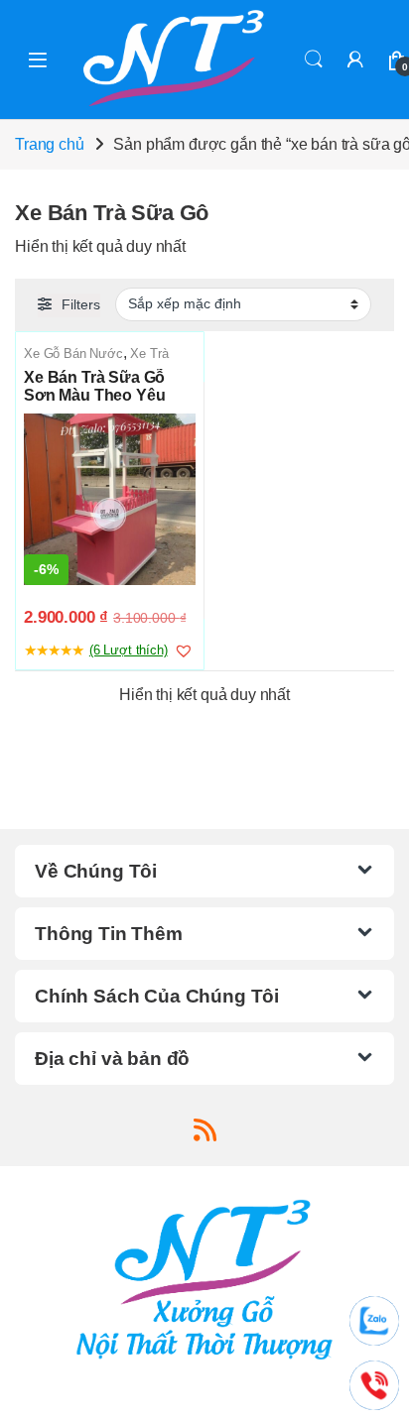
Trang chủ (49, 144)
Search (314, 59)
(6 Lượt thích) (128, 650)
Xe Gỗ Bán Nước (73, 353)
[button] (184, 650)
